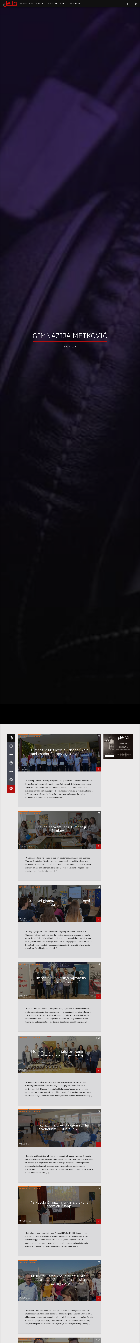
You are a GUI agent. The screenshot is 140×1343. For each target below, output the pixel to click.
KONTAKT (77, 4)
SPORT (53, 4)
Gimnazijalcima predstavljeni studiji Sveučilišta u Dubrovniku (60, 1127)
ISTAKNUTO (23, 737)
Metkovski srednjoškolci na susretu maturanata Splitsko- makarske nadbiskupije (60, 1280)
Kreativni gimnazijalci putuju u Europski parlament (60, 903)
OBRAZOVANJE (34, 737)
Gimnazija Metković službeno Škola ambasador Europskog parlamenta (59, 752)
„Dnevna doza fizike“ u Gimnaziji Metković (60, 829)
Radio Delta (23, 768)
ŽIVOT (65, 4)
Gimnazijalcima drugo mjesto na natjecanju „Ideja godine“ (60, 980)
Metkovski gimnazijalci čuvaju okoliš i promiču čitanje (59, 1204)
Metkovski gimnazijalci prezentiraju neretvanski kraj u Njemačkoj (59, 1054)
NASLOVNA (28, 4)
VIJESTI (42, 4)
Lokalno (33, 1263)
